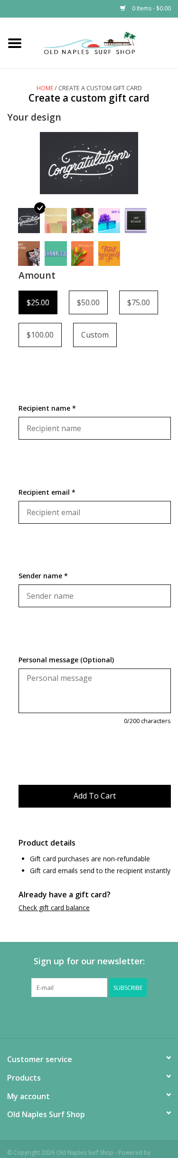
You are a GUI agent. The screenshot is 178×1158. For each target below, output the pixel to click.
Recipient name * (47, 408)
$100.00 (40, 335)
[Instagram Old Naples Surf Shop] (132, 1016)
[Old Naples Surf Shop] (104, 42)
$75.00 (138, 302)
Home (45, 88)
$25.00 (38, 302)
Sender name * (43, 575)
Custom (95, 335)
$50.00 (88, 302)
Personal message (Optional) (66, 659)
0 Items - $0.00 (151, 8)
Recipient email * (47, 492)
